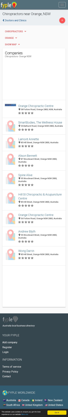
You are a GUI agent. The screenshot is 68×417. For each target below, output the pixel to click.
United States (55, 405)
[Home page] (9, 5)
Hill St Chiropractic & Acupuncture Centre (40, 196)
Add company (9, 342)
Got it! (57, 412)
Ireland (38, 400)
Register (7, 347)
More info (24, 414)
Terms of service (11, 366)
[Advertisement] (28, 80)
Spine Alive (25, 175)
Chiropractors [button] (14, 31)
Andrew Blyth (26, 231)
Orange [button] (9, 38)
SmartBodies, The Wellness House (40, 122)
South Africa (13, 405)
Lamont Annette (28, 139)
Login (5, 352)
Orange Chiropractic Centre (35, 106)
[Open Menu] (62, 4)
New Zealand (54, 400)
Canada (25, 400)
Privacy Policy (10, 371)
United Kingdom (34, 405)
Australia (11, 400)
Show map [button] (11, 44)
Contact (6, 376)
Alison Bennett (27, 155)
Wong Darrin (26, 251)
